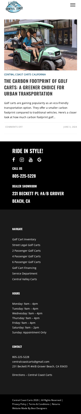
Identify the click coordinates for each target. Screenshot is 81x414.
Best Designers (39, 408)
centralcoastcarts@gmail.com (30, 361)
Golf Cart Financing (24, 268)
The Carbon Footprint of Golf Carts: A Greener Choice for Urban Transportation (36, 87)
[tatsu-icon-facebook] (14, 159)
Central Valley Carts (24, 279)
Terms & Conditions (39, 404)
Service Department (24, 273)
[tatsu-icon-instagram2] (23, 159)
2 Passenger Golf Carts (26, 250)
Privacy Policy (19, 404)
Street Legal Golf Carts (26, 245)
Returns (56, 404)
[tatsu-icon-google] (39, 159)
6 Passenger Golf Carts (26, 262)
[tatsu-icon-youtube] (32, 159)
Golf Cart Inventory (24, 239)
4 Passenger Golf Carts (26, 256)
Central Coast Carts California (25, 74)
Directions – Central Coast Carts (32, 375)
